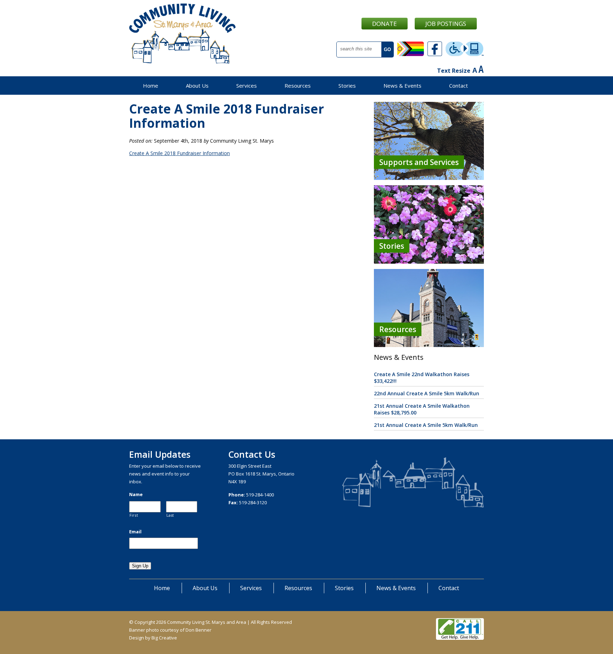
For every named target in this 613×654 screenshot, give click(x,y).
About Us (197, 85)
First (133, 515)
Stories (347, 85)
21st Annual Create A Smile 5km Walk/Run (426, 425)
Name (136, 494)
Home (150, 85)
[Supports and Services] (429, 178)
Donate (384, 24)
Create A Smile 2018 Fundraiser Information (179, 153)
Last (170, 515)
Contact (458, 85)
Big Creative (164, 637)
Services (246, 85)
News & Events (402, 85)
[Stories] (429, 261)
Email (135, 532)
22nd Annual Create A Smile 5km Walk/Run (426, 393)
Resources (298, 85)
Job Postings (445, 24)
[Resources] (429, 345)
